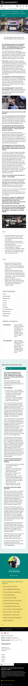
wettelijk (3, 657)
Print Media (3, 8)
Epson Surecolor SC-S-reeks (10, 586)
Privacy (3, 659)
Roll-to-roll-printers (7, 11)
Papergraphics (14, 2)
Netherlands (5, 633)
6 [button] (17, 106)
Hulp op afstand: (5, 640)
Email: (2, 638)
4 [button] (14, 106)
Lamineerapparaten (5, 13)
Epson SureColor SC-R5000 (9, 598)
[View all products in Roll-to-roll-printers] (2, 624)
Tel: (2, 636)
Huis (2, 628)
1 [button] (9, 106)
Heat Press (3, 15)
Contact (3, 654)
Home (17, 6)
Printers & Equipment (9, 628)
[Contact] (20, 6)
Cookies (3, 661)
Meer (26, 8)
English (2, 633)
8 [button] (20, 106)
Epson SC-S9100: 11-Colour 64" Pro (11, 612)
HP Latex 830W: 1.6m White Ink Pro (11, 606)
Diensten (22, 8)
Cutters (21, 11)
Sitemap (3, 656)
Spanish (8, 633)
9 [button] (22, 106)
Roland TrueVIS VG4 (8, 620)
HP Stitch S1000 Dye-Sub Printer (11, 603)
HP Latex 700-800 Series (9, 595)
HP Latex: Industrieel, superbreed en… (12, 592)
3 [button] (12, 106)
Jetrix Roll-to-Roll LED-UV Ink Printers (12, 600)
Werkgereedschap (14, 13)
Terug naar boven (1, 664)
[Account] (26, 6)
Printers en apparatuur (12, 8)
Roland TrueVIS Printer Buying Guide (12, 617)
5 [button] (15, 106)
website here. (11, 545)
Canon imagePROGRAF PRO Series (11, 589)
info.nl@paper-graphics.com (11, 638)
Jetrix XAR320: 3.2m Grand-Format (11, 615)
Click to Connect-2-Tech (16, 640)
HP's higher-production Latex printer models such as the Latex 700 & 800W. (13, 182)
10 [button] (23, 106)
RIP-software (22, 13)
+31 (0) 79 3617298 (7, 6)
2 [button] (11, 106)
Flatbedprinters (16, 11)
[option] (14, 25)
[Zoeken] (23, 6)
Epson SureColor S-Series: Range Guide (12, 609)
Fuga (24, 664)
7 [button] (18, 106)
